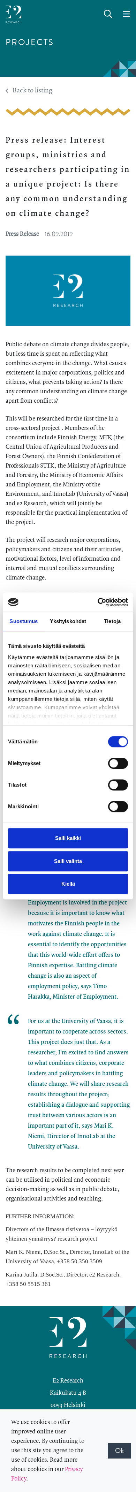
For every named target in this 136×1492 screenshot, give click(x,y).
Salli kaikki (68, 838)
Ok (119, 1451)
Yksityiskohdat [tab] (68, 621)
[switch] (118, 763)
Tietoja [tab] (112, 621)
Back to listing (32, 90)
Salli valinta (68, 861)
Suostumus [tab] (23, 621)
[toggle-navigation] (126, 14)
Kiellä (68, 884)
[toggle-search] (108, 14)
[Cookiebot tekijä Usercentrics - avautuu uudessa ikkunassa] (98, 602)
